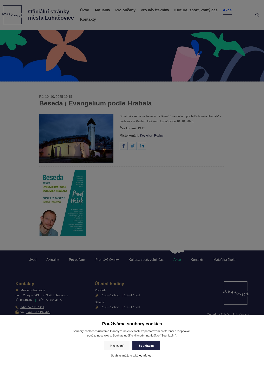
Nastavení (117, 345)
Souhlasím (146, 345)
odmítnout (145, 355)
